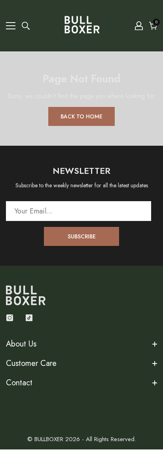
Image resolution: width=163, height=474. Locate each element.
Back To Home (81, 116)
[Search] (26, 26)
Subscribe (82, 236)
